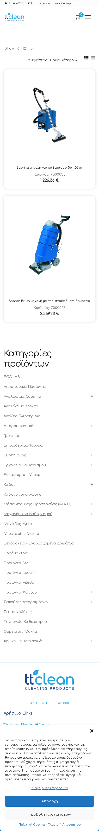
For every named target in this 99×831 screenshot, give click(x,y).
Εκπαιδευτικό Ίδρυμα (23, 445)
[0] (77, 17)
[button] (91, 731)
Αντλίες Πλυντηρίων (22, 416)
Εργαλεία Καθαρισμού (25, 465)
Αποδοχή (49, 801)
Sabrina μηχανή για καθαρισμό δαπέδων (49, 167)
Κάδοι (9, 485)
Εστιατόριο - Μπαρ (22, 475)
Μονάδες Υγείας (19, 524)
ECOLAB (12, 377)
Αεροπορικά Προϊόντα (25, 387)
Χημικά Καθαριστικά (23, 641)
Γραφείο (11, 436)
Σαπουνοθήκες (18, 612)
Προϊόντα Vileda (19, 583)
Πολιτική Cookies (32, 824)
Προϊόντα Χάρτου (20, 592)
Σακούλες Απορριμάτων (26, 602)
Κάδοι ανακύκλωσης (22, 494)
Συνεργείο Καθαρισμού (25, 622)
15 (31, 48)
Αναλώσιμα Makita (21, 406)
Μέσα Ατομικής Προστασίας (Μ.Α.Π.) (37, 504)
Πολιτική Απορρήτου (64, 824)
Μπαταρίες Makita (21, 534)
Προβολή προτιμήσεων (49, 814)
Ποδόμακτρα (16, 553)
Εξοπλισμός (15, 455)
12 (24, 48)
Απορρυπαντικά (19, 426)
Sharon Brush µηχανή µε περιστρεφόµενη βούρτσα (49, 301)
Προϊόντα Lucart (19, 573)
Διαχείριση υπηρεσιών (49, 788)
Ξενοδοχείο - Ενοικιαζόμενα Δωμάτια (39, 543)
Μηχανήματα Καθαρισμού (28, 514)
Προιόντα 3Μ (16, 563)
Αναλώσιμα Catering (22, 397)
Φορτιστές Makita (20, 632)
